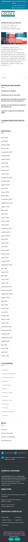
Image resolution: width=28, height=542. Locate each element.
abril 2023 (4, 214)
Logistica (5, 27)
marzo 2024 (5, 192)
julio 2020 (4, 301)
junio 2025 (4, 163)
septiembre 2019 (6, 337)
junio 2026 (4, 137)
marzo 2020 (5, 316)
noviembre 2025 (6, 152)
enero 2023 (5, 225)
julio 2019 (4, 345)
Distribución (5, 381)
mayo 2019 (4, 348)
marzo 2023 (5, 217)
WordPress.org (6, 440)
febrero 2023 (5, 221)
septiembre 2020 (6, 294)
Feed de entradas (7, 433)
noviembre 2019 (6, 330)
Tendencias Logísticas (8, 411)
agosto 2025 (5, 159)
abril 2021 (4, 276)
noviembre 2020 (6, 290)
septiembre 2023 (6, 203)
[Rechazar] (26, 536)
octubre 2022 (5, 232)
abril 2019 (4, 352)
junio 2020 (4, 305)
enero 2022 (5, 257)
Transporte (12, 27)
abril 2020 (4, 312)
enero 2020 (5, 323)
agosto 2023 (5, 207)
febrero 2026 (5, 145)
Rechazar (17, 539)
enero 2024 (5, 196)
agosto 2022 (5, 236)
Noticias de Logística (7, 392)
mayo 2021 (4, 272)
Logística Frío (18, 520)
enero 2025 (5, 174)
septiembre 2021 (6, 265)
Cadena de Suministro (8, 377)
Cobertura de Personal (8, 522)
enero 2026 (5, 148)
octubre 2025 (5, 156)
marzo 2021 (5, 279)
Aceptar (11, 539)
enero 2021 (4, 283)
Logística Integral (6, 520)
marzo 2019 (5, 356)
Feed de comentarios (8, 437)
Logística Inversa (5, 485)
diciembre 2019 (6, 327)
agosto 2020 (5, 297)
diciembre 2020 (6, 287)
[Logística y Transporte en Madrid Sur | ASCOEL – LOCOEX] (8, 14)
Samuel (14, 25)
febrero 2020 (5, 319)
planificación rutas (7, 400)
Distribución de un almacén (10, 95)
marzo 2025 (5, 170)
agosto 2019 (5, 341)
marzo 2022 (5, 250)
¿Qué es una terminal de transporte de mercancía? (13, 106)
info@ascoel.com (9, 506)
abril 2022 (4, 247)
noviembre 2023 (6, 199)
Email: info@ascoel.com (19, 7)
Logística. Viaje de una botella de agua (12, 112)
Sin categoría (5, 404)
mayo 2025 (5, 167)
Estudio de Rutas (19, 522)
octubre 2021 (5, 261)
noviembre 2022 (6, 228)
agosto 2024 (5, 185)
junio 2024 (4, 188)
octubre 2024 (5, 181)
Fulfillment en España (8, 91)
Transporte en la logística (11, 23)
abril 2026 (4, 141)
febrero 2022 (5, 254)
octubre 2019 (5, 334)
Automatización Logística (9, 373)
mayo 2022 (5, 243)
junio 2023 (4, 210)
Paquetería (5, 396)
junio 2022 (4, 239)
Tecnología (5, 408)
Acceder (4, 430)
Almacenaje (5, 370)
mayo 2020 (5, 308)
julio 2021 (4, 268)
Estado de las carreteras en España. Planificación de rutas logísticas (13, 100)
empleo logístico (6, 385)
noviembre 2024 (6, 177)
